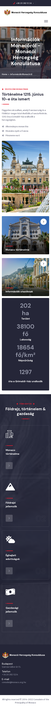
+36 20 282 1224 (10, 674)
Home (4, 74)
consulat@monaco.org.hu (14, 682)
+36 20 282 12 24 (24, 3)
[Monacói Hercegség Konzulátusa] (25, 12)
